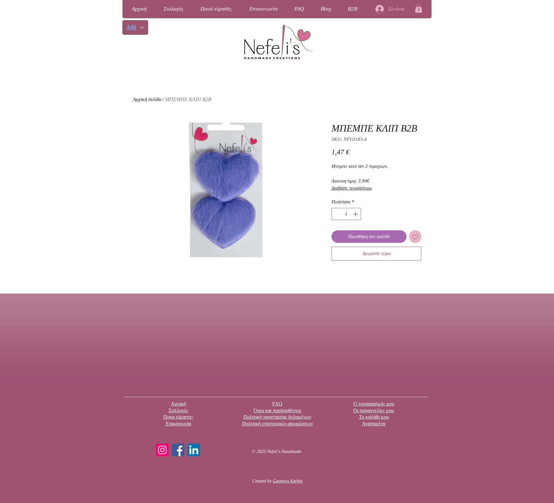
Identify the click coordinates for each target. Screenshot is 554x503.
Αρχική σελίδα (147, 99)
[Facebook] (178, 450)
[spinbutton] (346, 214)
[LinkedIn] (194, 450)
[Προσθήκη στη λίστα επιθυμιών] (415, 236)
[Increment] (356, 214)
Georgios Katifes (288, 481)
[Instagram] (162, 450)
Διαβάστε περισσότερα (352, 188)
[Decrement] (336, 214)
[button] (418, 8)
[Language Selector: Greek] (135, 27)
